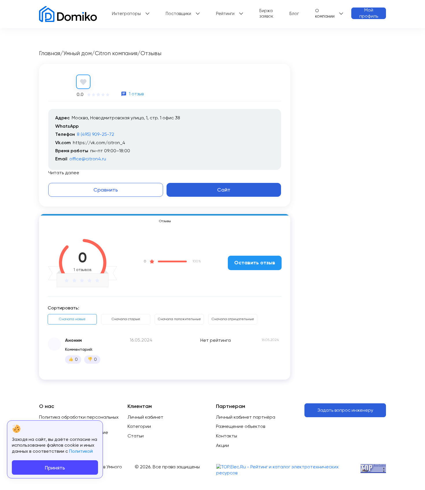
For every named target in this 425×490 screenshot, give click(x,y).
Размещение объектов (240, 426)
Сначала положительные (179, 319)
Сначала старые (126, 319)
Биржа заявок (266, 13)
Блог (294, 13)
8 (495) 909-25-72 (95, 134)
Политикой (81, 451)
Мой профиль (368, 13)
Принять (55, 468)
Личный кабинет (145, 417)
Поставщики (178, 13)
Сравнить (105, 190)
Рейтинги (225, 13)
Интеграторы (126, 13)
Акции (222, 445)
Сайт (223, 190)
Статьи (136, 436)
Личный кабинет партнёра (245, 417)
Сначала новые (72, 319)
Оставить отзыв (254, 262)
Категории (139, 426)
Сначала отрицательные (233, 319)
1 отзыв (136, 93)
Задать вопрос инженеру (345, 410)
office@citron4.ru (87, 159)
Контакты (226, 436)
